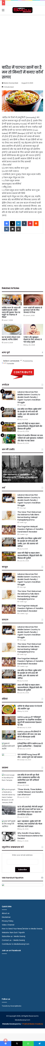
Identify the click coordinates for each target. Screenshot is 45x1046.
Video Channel (8, 925)
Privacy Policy (7, 921)
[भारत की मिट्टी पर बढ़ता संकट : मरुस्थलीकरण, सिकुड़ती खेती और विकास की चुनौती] (9, 427)
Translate (10, 363)
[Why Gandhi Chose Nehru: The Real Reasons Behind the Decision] (9, 836)
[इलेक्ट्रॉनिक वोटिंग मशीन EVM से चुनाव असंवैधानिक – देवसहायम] (9, 747)
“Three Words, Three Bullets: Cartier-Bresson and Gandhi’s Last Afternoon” (30, 792)
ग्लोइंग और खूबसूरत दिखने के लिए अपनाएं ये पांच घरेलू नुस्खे (33, 339)
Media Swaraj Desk (11, 83)
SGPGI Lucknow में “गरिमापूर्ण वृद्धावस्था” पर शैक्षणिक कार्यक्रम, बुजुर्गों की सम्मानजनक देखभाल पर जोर (30, 721)
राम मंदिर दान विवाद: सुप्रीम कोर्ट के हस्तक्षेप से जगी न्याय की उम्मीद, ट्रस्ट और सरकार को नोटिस (29, 413)
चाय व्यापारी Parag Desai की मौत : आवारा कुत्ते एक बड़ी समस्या (30, 755)
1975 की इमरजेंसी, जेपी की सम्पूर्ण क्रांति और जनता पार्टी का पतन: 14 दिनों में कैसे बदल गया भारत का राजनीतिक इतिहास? (30, 810)
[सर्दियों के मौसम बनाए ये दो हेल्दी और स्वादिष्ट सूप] (9, 709)
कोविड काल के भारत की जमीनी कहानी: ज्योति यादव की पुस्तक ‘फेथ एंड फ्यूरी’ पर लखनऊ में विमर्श (11, 312)
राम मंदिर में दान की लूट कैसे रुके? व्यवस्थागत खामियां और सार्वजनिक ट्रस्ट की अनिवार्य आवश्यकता (29, 779)
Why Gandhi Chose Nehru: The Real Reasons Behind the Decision (30, 836)
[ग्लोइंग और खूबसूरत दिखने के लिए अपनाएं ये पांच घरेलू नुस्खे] (33, 329)
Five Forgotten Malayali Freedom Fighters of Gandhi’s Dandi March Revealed (30, 529)
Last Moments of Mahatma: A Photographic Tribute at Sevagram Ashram (20, 477)
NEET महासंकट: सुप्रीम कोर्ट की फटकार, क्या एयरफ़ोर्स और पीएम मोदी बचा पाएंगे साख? (30, 824)
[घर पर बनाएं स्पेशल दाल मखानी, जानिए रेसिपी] (12, 329)
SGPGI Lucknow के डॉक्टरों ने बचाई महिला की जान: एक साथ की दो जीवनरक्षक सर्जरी (29, 734)
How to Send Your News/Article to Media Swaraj (22, 929)
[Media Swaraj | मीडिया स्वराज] (22, 10)
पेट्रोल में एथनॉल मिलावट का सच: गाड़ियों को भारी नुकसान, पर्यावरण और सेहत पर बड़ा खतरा (30, 438)
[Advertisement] (22, 39)
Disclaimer (6, 917)
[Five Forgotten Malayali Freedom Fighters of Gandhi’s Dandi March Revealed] (9, 530)
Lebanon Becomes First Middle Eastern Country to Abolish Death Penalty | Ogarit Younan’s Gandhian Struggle (29, 397)
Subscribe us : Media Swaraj (13, 936)
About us (5, 913)
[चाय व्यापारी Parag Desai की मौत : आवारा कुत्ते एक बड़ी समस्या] (9, 758)
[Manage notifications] (6, 1041)
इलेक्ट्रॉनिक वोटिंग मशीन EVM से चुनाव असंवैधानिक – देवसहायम (30, 744)
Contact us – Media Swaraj (13, 940)
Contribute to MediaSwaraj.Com (15, 944)
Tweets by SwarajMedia (11, 1006)
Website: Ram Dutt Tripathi (13, 932)
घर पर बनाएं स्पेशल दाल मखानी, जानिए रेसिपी (11, 338)
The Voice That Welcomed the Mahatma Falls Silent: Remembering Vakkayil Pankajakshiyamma (29, 516)
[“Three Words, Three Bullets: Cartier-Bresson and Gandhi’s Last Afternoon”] (9, 796)
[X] (12, 223)
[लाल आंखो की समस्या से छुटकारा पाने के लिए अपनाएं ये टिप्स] (33, 299)
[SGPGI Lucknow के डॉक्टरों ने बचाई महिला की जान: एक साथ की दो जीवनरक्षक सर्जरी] (9, 735)
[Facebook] (6, 223)
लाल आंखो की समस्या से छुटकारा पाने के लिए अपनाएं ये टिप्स (33, 310)
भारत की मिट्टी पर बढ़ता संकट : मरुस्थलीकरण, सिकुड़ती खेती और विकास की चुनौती (30, 426)
